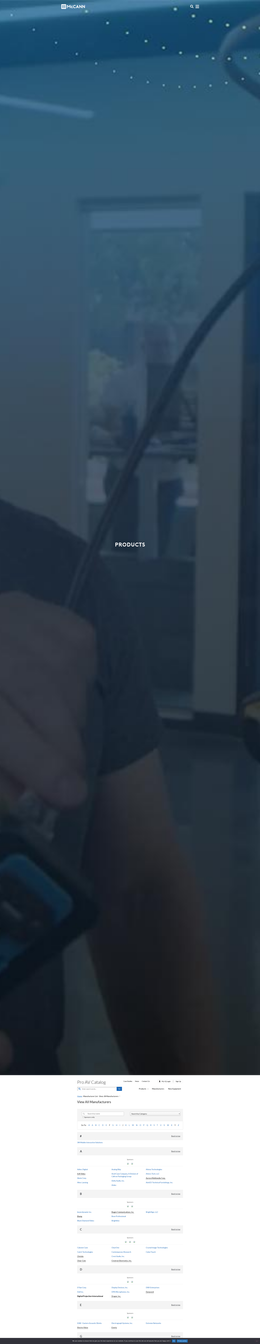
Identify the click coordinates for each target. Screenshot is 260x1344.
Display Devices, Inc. (120, 1287)
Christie (80, 1256)
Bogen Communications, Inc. (123, 1212)
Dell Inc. (80, 1292)
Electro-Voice (82, 1327)
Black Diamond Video (85, 1221)
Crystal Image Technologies (157, 1247)
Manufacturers (158, 1089)
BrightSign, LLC (152, 1212)
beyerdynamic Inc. (84, 1212)
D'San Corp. (82, 1287)
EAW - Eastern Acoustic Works (89, 1323)
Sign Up (178, 1081)
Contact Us (146, 1081)
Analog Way (116, 1169)
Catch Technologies (85, 1252)
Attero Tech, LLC (152, 1174)
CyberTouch (151, 1252)
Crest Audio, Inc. (118, 1256)
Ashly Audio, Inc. (118, 1181)
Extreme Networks (153, 1323)
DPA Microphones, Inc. (121, 1292)
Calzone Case (82, 1247)
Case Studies (127, 1081)
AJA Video (81, 1174)
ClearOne (115, 1247)
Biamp (79, 1216)
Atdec (114, 1185)
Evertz (114, 1327)
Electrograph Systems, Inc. (122, 1323)
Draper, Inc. (116, 1296)
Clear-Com (81, 1261)
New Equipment (174, 1089)
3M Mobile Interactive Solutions (90, 1142)
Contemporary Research (121, 1252)
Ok (174, 1341)
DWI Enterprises (152, 1287)
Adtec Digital (82, 1169)
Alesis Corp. (82, 1178)
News (137, 1081)
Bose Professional (119, 1216)
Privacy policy (182, 1341)
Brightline (115, 1221)
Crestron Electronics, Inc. (122, 1261)
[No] (256, 1341)
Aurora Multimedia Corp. (155, 1178)
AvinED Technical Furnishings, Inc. (159, 1182)
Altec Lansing (82, 1182)
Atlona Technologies (154, 1169)
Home (79, 1096)
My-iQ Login (166, 1081)
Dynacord (150, 1292)
